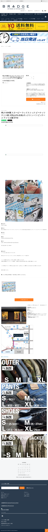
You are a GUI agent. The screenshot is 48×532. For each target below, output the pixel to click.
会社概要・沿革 (4, 14)
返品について (43, 102)
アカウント (44, 1)
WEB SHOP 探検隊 (5, 509)
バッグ (38, 18)
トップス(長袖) (19, 18)
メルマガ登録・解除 (5, 519)
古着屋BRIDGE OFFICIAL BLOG (7, 505)
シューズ (7, 18)
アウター (13, 18)
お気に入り (6, 82)
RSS (2, 521)
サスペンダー (4, 20)
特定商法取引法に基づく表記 (7, 523)
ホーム (2, 46)
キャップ (10, 20)
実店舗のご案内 (12, 14)
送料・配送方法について (39, 14)
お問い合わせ (4, 15)
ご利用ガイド (20, 14)
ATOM (5, 521)
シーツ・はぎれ (8, 46)
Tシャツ (25, 18)
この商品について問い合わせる (32, 305)
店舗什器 (15, 20)
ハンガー (21, 20)
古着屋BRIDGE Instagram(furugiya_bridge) (9, 502)
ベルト (42, 18)
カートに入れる (36, 99)
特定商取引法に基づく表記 (40, 103)
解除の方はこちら (30, 487)
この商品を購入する (24, 299)
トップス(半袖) (32, 18)
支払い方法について (28, 14)
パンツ (2, 18)
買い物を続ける (42, 305)
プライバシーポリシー (5, 525)
